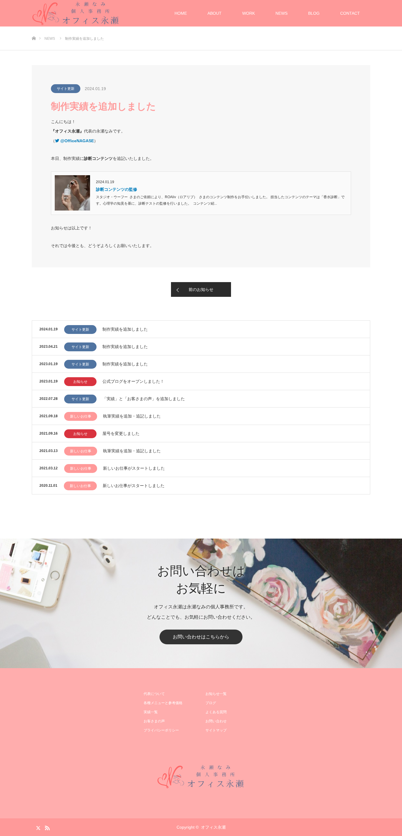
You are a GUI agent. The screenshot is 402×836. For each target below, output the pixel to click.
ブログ (210, 703)
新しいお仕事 (80, 416)
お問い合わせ (216, 721)
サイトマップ (216, 730)
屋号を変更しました (120, 433)
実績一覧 (151, 712)
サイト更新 (65, 89)
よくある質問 (216, 712)
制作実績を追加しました (125, 329)
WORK (248, 13)
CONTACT (350, 13)
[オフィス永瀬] (201, 776)
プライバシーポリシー (161, 730)
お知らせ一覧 (216, 694)
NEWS (281, 13)
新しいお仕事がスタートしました (134, 468)
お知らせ (80, 382)
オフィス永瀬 (213, 827)
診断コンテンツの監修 (116, 189)
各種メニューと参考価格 (163, 703)
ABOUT (214, 13)
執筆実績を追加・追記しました (132, 416)
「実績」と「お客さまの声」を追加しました (143, 398)
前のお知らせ (201, 289)
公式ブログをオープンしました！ (133, 381)
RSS (46, 826)
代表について (154, 694)
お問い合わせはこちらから (201, 636)
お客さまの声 (154, 721)
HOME (181, 13)
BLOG (314, 13)
